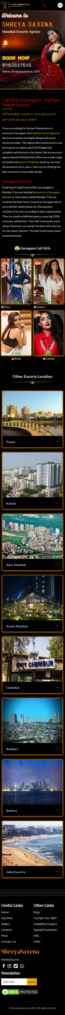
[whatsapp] (22, 966)
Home (5, 912)
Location (6, 929)
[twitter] (16, 966)
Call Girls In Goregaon (44, 133)
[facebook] (3, 966)
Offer (37, 941)
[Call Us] (45, 5)
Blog (36, 912)
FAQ (36, 935)
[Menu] (59, 5)
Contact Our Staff (45, 918)
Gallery (5, 924)
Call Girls (6, 918)
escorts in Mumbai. (29, 162)
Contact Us (8, 941)
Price (4, 935)
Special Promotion (45, 929)
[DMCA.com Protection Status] (20, 992)
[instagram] (9, 966)
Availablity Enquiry (45, 924)
